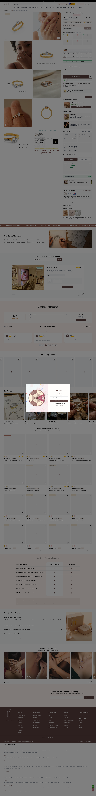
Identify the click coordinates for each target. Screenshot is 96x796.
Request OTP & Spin (59, 400)
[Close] (68, 386)
